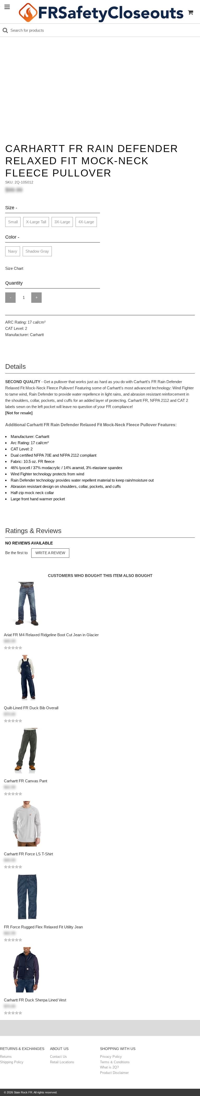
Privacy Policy (111, 1057)
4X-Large (86, 222)
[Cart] (190, 12)
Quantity (14, 283)
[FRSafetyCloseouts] (101, 12)
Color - (12, 237)
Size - (11, 207)
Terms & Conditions (115, 1062)
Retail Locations (62, 1062)
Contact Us (58, 1057)
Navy (12, 251)
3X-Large (62, 222)
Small (13, 222)
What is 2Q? (109, 1067)
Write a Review (50, 553)
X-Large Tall (36, 222)
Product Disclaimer (114, 1073)
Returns (6, 1057)
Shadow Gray (37, 251)
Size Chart (14, 268)
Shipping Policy (11, 1062)
